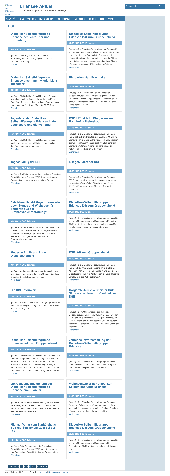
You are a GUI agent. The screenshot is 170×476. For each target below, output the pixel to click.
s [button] (160, 6)
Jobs (57, 18)
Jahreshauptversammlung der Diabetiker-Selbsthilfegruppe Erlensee (90, 343)
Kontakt (20, 18)
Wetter (111, 18)
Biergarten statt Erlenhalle (87, 77)
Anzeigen (31, 18)
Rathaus (66, 18)
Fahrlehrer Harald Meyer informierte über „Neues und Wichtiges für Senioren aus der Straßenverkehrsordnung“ (35, 207)
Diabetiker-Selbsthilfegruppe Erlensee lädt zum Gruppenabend (92, 35)
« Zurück (12, 466)
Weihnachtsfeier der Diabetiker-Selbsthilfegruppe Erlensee (90, 385)
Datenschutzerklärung (58, 472)
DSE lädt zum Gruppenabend (89, 252)
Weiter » (43, 466)
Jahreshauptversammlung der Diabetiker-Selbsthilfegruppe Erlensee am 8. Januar (31, 387)
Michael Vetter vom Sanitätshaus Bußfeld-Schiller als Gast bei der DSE (33, 427)
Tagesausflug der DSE (26, 162)
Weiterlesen (16, 64)
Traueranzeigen (45, 18)
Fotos (101, 18)
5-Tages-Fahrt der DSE (84, 162)
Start (8, 18)
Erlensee (79, 18)
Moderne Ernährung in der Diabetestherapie (29, 254)
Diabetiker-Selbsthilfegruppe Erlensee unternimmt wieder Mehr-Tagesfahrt (34, 80)
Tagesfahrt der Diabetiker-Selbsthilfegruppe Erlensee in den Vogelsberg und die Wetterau (34, 121)
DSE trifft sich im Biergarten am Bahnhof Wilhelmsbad (91, 119)
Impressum (42, 472)
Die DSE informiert (23, 290)
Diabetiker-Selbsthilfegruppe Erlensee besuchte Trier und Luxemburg (30, 37)
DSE (24, 49)
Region (90, 18)
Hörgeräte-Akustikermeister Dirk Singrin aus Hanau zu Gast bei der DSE (92, 293)
